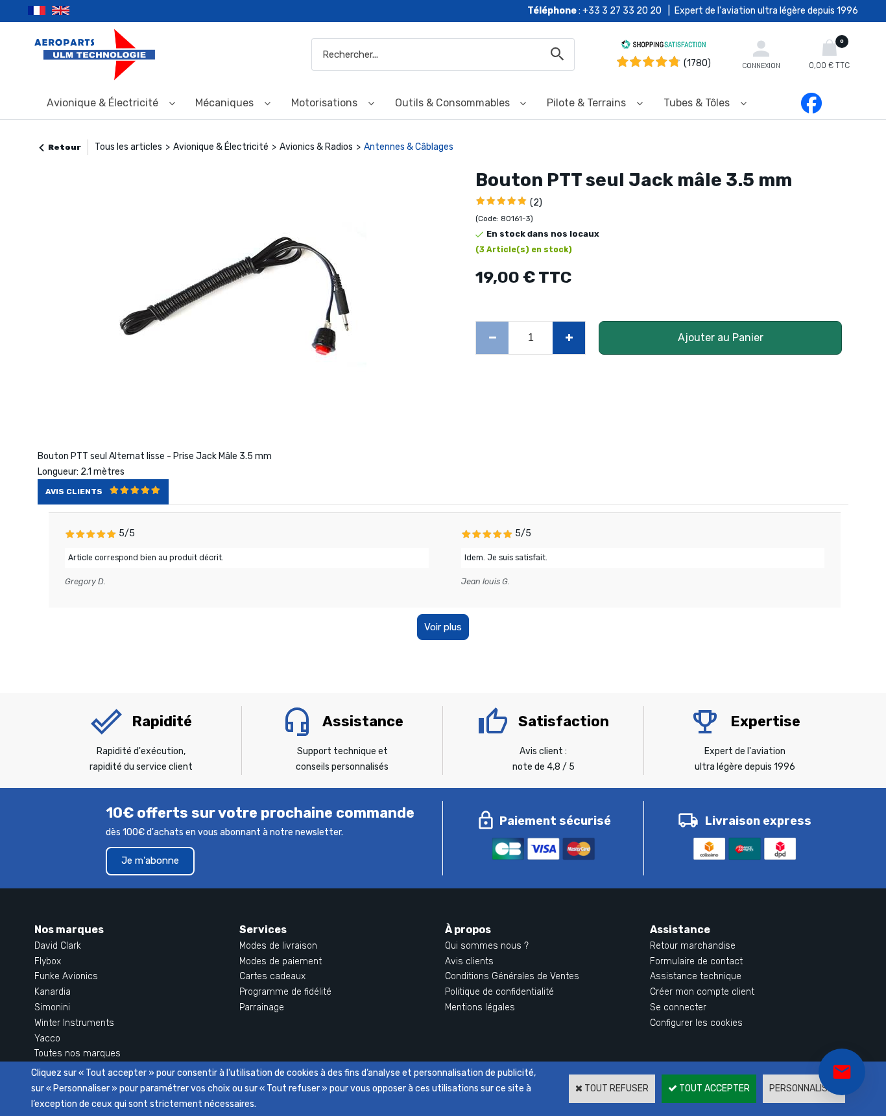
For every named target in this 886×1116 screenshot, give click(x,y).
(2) (536, 202)
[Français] (40, 11)
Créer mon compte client (702, 991)
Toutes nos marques (77, 1053)
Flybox (47, 961)
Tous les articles (128, 146)
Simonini (52, 1007)
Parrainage (261, 1007)
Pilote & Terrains (586, 103)
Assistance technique (695, 976)
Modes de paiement (280, 961)
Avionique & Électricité (102, 103)
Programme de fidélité (285, 991)
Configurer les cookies (696, 1022)
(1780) (697, 63)
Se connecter (678, 1007)
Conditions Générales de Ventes (512, 976)
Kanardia (52, 991)
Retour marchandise (693, 945)
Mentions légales (480, 1007)
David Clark (57, 945)
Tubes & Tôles (697, 103)
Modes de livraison (278, 945)
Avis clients (469, 961)
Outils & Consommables (452, 103)
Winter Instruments (74, 1022)
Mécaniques (224, 103)
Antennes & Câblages (408, 146)
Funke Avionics (66, 976)
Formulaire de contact (696, 961)
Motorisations (324, 103)
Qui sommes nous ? (487, 945)
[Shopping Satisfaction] (663, 46)
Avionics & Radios (316, 146)
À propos (468, 929)
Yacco (47, 1038)
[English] (77, 11)
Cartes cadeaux (272, 976)
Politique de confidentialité (499, 991)
